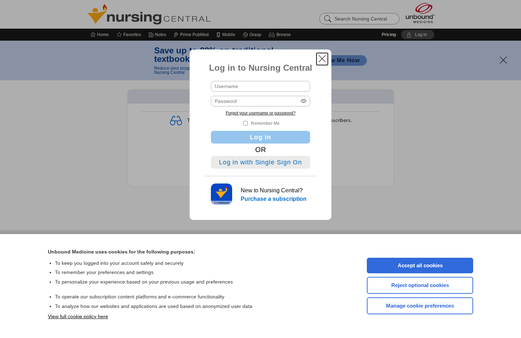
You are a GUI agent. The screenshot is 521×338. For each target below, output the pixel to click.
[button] (322, 59)
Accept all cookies (420, 265)
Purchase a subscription (274, 199)
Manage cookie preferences (420, 306)
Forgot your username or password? (261, 113)
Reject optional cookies (420, 285)
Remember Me (265, 123)
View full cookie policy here (78, 316)
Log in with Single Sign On (260, 162)
